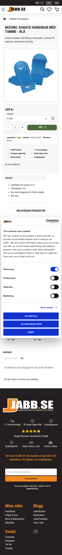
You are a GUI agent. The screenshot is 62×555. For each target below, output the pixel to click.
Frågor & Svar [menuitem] (11, 515)
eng (56, 3)
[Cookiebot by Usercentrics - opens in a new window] (46, 221)
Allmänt (8, 178)
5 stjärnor (16, 358)
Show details (46, 307)
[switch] (54, 278)
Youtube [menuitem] (9, 548)
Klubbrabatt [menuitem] (38, 515)
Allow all (31, 316)
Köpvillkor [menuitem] (9, 522)
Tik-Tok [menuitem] (8, 544)
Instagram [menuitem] (10, 541)
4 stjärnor (13, 358)
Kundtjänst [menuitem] (10, 511)
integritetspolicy (32, 488)
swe (48, 3)
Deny (31, 332)
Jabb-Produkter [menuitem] (40, 519)
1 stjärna (5, 358)
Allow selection (31, 324)
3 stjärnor (11, 358)
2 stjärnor (8, 358)
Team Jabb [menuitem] (38, 522)
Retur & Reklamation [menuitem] (14, 519)
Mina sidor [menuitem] (14, 506)
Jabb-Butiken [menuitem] (39, 511)
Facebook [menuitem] (9, 537)
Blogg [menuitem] (38, 506)
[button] (4, 9)
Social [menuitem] (10, 531)
